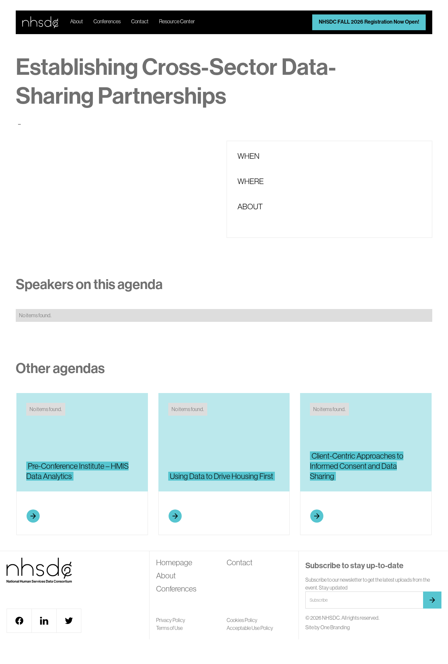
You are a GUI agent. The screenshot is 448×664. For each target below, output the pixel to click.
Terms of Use (169, 628)
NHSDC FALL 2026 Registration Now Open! (369, 22)
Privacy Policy (170, 620)
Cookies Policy (242, 620)
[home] (40, 22)
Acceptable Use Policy (250, 628)
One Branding (335, 627)
